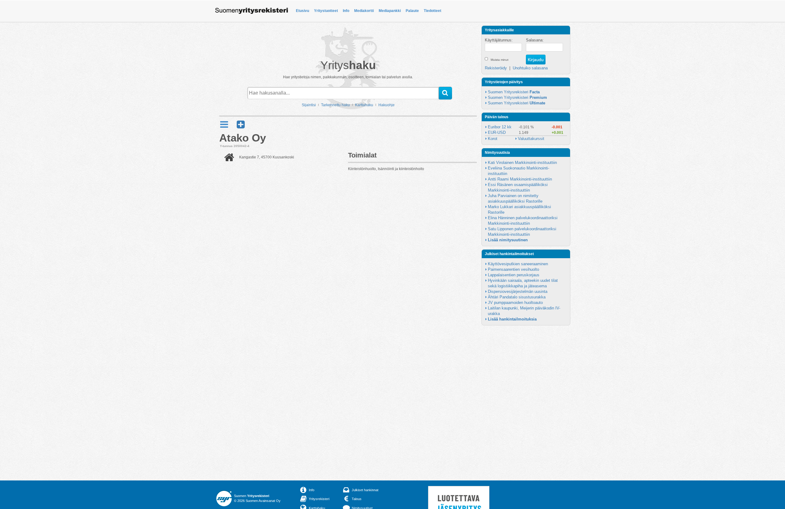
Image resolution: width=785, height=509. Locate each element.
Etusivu (302, 11)
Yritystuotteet (326, 11)
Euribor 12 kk (499, 127)
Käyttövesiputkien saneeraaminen (518, 264)
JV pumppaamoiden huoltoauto (515, 302)
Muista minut (499, 59)
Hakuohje (386, 105)
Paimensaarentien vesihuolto (513, 269)
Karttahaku (364, 105)
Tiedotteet (432, 11)
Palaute (412, 11)
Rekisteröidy (496, 68)
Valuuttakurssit (531, 138)
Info (346, 11)
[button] (241, 124)
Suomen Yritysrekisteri (514, 92)
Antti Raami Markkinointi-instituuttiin (520, 179)
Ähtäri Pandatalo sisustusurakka (517, 297)
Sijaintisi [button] (309, 105)
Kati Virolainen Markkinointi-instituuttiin (522, 162)
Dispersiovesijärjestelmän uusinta (517, 291)
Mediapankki (390, 11)
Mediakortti (364, 11)
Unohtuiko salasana (530, 68)
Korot (492, 138)
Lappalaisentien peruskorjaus (513, 275)
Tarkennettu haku (335, 105)
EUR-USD (497, 132)
